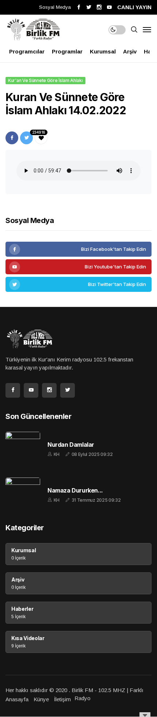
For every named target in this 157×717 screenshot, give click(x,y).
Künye (41, 699)
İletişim (62, 699)
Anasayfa (16, 699)
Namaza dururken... (75, 490)
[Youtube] (78, 266)
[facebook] (78, 249)
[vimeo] (78, 284)
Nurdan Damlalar (70, 444)
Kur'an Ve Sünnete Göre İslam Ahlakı (45, 80)
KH (57, 454)
